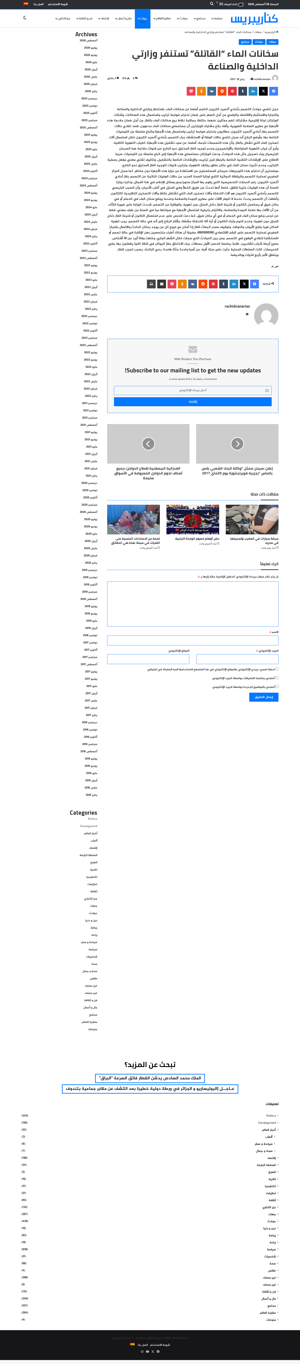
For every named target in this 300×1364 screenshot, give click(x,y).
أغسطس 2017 (89, 664)
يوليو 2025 (90, 135)
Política (92, 819)
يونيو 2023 (90, 272)
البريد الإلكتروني (267, 650)
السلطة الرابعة (88, 855)
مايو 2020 (91, 534)
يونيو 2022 (90, 359)
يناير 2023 (91, 309)
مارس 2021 (91, 461)
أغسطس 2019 (88, 599)
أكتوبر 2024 (90, 171)
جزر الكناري (64, 18)
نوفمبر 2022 (89, 323)
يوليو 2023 (90, 265)
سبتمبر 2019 (89, 592)
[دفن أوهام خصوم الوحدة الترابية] (192, 519)
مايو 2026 (91, 62)
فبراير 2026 (90, 84)
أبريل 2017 (91, 693)
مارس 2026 (90, 77)
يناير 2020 (91, 563)
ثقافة (93, 891)
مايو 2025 (91, 149)
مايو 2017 (91, 686)
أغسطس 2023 (88, 258)
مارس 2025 (90, 164)
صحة (94, 964)
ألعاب (94, 840)
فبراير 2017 (91, 708)
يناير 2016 (91, 795)
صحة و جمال (89, 971)
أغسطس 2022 (88, 345)
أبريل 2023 (91, 287)
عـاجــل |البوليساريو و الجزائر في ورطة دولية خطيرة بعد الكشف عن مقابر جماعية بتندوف (150, 1089)
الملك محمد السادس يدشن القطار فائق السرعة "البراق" (150, 1078)
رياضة (93, 927)
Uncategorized (88, 826)
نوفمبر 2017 (90, 642)
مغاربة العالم (163, 18)
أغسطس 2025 (88, 127)
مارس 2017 (91, 700)
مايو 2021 (91, 446)
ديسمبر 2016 (89, 722)
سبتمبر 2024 (89, 178)
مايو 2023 (91, 280)
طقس (93, 978)
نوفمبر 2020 (89, 490)
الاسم (273, 632)
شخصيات (91, 956)
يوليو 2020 (90, 519)
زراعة (94, 935)
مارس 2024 (90, 222)
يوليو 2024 (90, 193)
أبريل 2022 (91, 374)
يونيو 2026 (90, 55)
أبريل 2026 (91, 69)
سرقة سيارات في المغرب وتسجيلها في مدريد (254, 541)
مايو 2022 (91, 367)
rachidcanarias (262, 79)
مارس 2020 (90, 548)
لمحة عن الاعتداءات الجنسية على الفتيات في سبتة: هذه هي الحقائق (135, 541)
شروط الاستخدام (58, 4)
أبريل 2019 (91, 628)
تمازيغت (92, 884)
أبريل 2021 (91, 454)
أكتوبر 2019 (90, 584)
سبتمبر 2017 (89, 657)
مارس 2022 (90, 381)
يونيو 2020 (90, 526)
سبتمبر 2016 (89, 744)
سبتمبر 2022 (89, 338)
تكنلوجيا (91, 877)
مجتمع (201, 18)
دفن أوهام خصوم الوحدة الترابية (197, 538)
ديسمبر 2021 (89, 403)
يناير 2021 (91, 475)
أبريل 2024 (91, 214)
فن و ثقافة (85, 18)
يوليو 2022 (90, 352)
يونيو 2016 (91, 766)
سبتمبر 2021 (89, 417)
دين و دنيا (91, 920)
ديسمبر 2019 (89, 570)
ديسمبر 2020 (89, 483)
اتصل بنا (38, 4)
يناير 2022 (91, 396)
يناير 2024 (91, 236)
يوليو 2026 (90, 48)
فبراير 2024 (90, 229)
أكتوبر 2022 (90, 330)
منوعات (92, 1029)
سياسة (218, 18)
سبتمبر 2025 (89, 120)
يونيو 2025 (90, 142)
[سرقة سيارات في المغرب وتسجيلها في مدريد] (252, 519)
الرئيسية (270, 32)
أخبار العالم (90, 833)
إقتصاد (105, 18)
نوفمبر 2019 (90, 577)
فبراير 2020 (90, 555)
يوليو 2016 (91, 758)
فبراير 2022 (90, 388)
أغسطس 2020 (88, 512)
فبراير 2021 (90, 468)
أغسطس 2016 (88, 751)
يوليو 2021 (91, 432)
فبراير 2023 (90, 301)
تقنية (93, 869)
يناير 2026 (91, 91)
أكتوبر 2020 (90, 497)
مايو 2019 (91, 621)
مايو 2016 (91, 773)
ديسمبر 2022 (89, 316)
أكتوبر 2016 (90, 737)
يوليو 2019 (91, 606)
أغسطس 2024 (88, 185)
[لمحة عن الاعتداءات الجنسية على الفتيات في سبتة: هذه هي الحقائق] (133, 519)
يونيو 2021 (91, 439)
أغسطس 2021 (88, 425)
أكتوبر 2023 (90, 243)
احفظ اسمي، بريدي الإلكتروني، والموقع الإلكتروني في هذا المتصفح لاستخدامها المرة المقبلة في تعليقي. (211, 669)
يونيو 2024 (90, 200)
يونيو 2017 (91, 679)
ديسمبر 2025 (89, 98)
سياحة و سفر (89, 942)
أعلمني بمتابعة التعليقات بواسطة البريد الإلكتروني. (243, 678)
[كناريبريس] (254, 18)
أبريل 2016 (91, 780)
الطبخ (93, 862)
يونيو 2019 (91, 613)
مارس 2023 (90, 294)
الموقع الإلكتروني (178, 650)
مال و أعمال (125, 18)
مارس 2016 (91, 787)
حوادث (183, 18)
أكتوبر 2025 (90, 113)
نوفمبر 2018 (90, 635)
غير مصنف (91, 985)
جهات (143, 18)
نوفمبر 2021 (90, 410)
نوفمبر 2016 (90, 729)
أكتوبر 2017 (90, 650)
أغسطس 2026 (88, 40)
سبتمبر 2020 (89, 505)
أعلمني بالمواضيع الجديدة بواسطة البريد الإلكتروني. (243, 687)
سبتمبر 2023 (89, 251)
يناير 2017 (91, 715)
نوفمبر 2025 (89, 106)
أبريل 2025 (91, 156)
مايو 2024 (91, 207)
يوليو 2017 (91, 671)
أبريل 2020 (91, 541)
